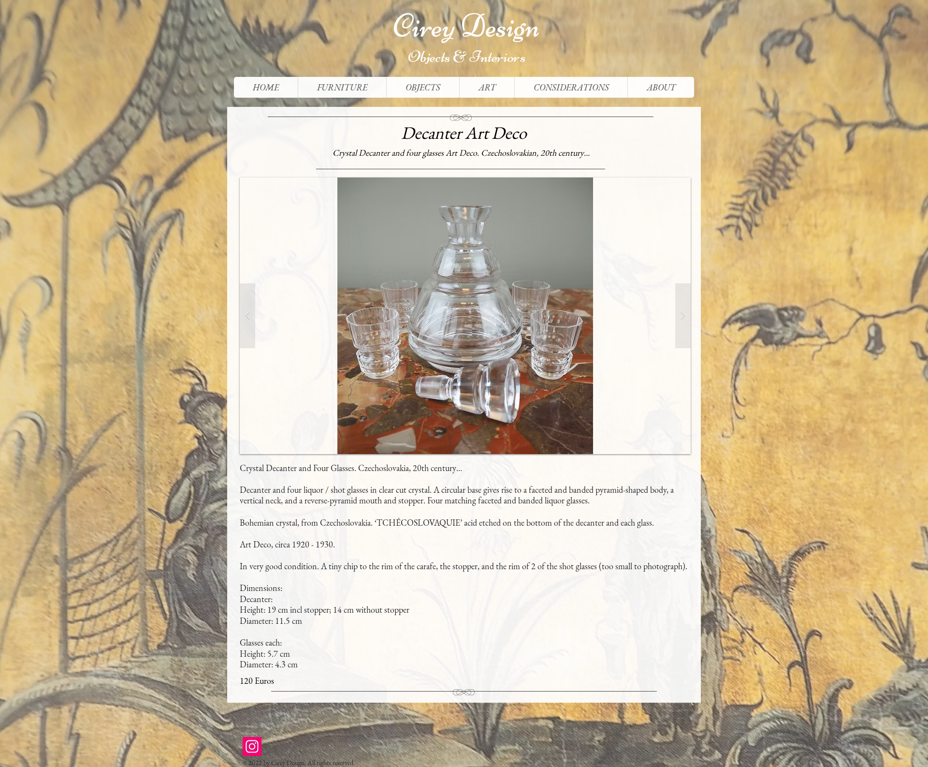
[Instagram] (252, 746)
